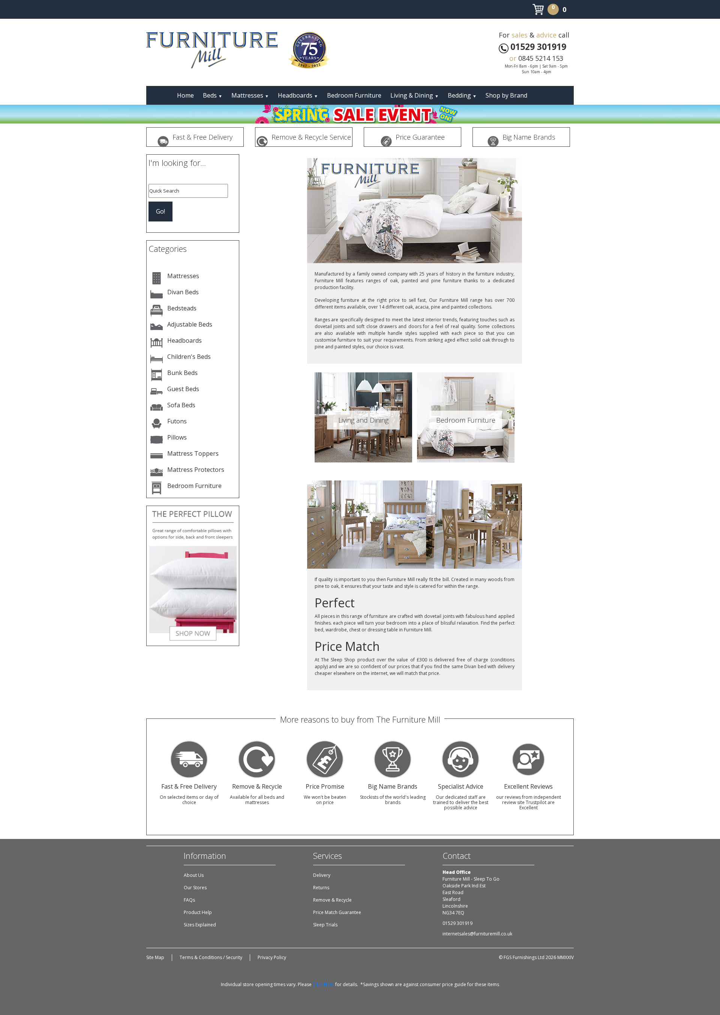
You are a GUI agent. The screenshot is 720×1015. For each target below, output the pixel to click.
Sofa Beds (181, 405)
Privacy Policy (272, 957)
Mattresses (250, 95)
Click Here (323, 984)
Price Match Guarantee (337, 912)
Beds (212, 95)
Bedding (462, 95)
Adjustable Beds (189, 324)
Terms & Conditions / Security (211, 957)
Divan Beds (183, 292)
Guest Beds (183, 389)
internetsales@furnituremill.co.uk (477, 934)
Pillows (177, 437)
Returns (321, 887)
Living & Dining (414, 95)
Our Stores (195, 887)
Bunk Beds (182, 373)
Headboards (298, 95)
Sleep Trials (325, 925)
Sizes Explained (200, 925)
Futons (177, 421)
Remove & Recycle (332, 900)
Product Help (198, 912)
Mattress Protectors (195, 469)
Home (185, 95)
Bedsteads (181, 308)
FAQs (189, 900)
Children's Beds (189, 356)
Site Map (155, 957)
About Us (194, 875)
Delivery (321, 875)
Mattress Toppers (193, 453)
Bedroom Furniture (354, 95)
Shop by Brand (506, 95)
